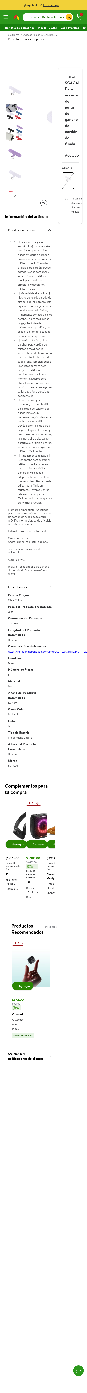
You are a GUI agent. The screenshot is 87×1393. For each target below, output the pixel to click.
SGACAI (70, 77)
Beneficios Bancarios (20, 27)
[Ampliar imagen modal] (43, 203)
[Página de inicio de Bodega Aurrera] (16, 17)
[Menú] (6, 17)
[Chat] (78, 1370)
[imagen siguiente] (14, 195)
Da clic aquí (51, 5)
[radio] (68, 180)
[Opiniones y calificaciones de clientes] (49, 1055)
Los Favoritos (69, 27)
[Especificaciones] (49, 586)
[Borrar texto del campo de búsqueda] (63, 17)
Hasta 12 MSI (47, 27)
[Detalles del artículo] (49, 230)
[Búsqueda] (69, 17)
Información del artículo (26, 216)
